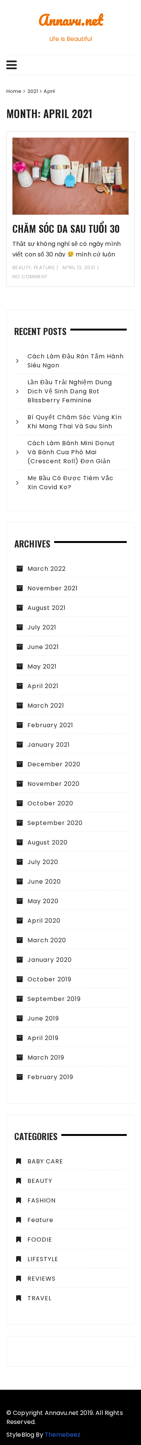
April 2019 (43, 1038)
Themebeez (62, 1434)
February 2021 (50, 725)
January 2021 (48, 744)
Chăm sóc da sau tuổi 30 (66, 228)
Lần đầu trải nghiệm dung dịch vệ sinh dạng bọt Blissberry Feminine (69, 391)
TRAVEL (39, 1298)
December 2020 (53, 764)
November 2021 (52, 588)
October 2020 (50, 803)
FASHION (41, 1200)
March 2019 (45, 1057)
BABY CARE (45, 1161)
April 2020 (44, 920)
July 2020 (42, 862)
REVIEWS (41, 1278)
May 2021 (42, 666)
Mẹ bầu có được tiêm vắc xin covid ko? (70, 482)
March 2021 (45, 705)
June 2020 (44, 881)
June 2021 (43, 647)
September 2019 (54, 999)
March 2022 (46, 568)
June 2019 (43, 1018)
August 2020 (47, 842)
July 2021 (41, 627)
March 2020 (46, 940)
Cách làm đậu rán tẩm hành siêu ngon (75, 361)
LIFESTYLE (42, 1259)
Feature (44, 267)
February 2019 (50, 1077)
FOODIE (39, 1239)
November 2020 (53, 783)
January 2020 (49, 959)
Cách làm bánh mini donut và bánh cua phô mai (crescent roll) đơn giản (71, 452)
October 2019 (49, 979)
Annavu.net (70, 20)
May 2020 (43, 901)
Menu (70, 65)
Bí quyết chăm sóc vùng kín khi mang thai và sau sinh (74, 422)
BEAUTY (21, 267)
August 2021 (46, 607)
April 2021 (43, 686)
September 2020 (55, 823)
